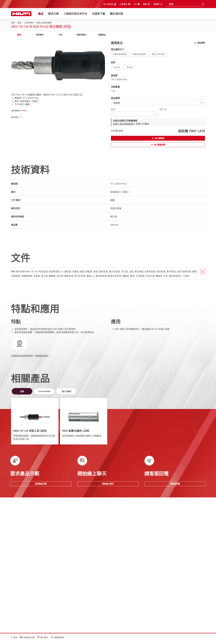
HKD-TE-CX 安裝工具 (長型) (30, 430)
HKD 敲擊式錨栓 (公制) (75, 430)
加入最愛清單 (159, 144)
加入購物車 (159, 138)
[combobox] (186, 4)
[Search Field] (203, 4)
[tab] (19, 35)
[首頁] (21, 13)
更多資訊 (15, 117)
